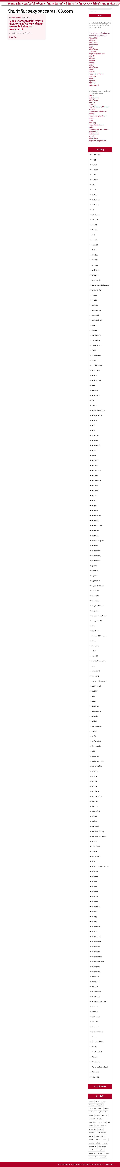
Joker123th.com (97, 320)
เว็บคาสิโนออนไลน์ (97, 1032)
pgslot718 (95, 460)
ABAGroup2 (96, 215)
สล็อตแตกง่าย (96, 967)
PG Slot (94, 405)
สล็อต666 (95, 891)
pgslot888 (92, 76)
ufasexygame (96, 711)
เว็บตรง (94, 1037)
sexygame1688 (97, 621)
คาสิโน (94, 736)
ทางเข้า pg (95, 771)
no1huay (95, 375)
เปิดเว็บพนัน (95, 1027)
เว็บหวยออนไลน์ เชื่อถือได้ (100, 1067)
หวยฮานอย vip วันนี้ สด (99, 1002)
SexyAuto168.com (98, 606)
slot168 (91, 1126)
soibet (94, 651)
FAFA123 (95, 260)
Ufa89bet (95, 691)
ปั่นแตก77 (95, 806)
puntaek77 (95, 536)
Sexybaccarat (96, 611)
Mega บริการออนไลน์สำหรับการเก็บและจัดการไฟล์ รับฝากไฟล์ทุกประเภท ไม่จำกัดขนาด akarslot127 (26, 25)
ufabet (94, 701)
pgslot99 (95, 475)
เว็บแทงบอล (95, 1072)
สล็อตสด (94, 931)
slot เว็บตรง (93, 42)
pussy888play (96, 556)
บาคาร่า (91, 63)
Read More (13, 37)
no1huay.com (96, 380)
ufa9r (93, 696)
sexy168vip (95, 601)
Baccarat (95, 230)
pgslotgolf (95, 490)
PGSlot (94, 455)
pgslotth (92, 81)
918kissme (95, 205)
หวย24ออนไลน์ (96, 992)
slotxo (91, 65)
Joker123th (95, 315)
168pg (94, 160)
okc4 (93, 385)
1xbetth (92, 72)
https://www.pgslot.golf (97, 116)
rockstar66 (95, 571)
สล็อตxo (94, 921)
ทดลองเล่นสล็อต (97, 766)
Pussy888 (95, 546)
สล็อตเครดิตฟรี (96, 942)
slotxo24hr (95, 646)
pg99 (91, 120)
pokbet (94, 500)
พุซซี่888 (92, 60)
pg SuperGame (97, 415)
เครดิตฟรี (95, 1012)
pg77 (93, 425)
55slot (94, 190)
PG (93, 400)
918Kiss (94, 195)
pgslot (91, 118)
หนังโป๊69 (95, 987)
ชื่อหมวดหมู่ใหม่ (97, 746)
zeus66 (94, 731)
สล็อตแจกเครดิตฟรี (98, 962)
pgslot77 (95, 465)
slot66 (91, 47)
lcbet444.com (96, 335)
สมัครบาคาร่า (96, 856)
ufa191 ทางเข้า (96, 686)
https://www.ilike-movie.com (99, 129)
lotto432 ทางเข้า (97, 365)
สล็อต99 (92, 58)
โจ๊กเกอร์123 (93, 38)
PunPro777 (95, 520)
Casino (94, 250)
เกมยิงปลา (95, 1007)
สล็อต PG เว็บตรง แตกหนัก (100, 866)
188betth (92, 83)
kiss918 (91, 78)
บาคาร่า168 (95, 791)
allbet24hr (95, 220)
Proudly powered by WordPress (69, 1164)
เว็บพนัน (94, 1047)
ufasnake (95, 716)
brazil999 (95, 245)
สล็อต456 (95, 876)
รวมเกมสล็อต (96, 846)
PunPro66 (95, 510)
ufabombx (95, 706)
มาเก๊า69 (94, 841)
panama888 (96, 395)
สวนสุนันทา (95, 977)
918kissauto (96, 200)
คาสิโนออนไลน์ (96, 741)
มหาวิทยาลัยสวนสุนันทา (99, 836)
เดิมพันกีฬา (95, 1022)
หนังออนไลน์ (95, 982)
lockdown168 (96, 355)
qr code (94, 566)
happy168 (95, 275)
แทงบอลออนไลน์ (93, 1157)
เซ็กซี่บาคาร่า (96, 1017)
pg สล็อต (94, 420)
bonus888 (95, 240)
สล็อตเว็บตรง (93, 45)
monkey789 (96, 370)
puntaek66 (95, 531)
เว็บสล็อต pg (95, 1062)
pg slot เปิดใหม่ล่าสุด (98, 410)
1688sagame (96, 155)
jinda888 (95, 300)
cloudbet (95, 255)
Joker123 (95, 305)
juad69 (94, 325)
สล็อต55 (94, 881)
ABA (93, 210)
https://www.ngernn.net (97, 141)
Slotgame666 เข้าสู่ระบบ (99, 636)
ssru (93, 666)
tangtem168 (96, 671)
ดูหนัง (91, 127)
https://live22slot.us (96, 125)
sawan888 (95, 591)
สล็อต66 (94, 886)
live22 (94, 350)
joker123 (92, 105)
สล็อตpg (94, 917)
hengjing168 (96, 280)
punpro (94, 505)
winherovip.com (97, 726)
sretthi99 (95, 656)
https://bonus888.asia (97, 54)
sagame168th (102, 1122)
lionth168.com (96, 345)
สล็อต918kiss (96, 906)
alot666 (94, 225)
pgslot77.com (96, 470)
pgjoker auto (96, 440)
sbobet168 (95, 596)
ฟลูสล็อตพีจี (95, 826)
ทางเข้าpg (95, 776)
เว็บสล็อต (94, 1057)
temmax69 (95, 676)
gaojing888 (95, 270)
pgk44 (94, 450)
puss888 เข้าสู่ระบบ (98, 541)
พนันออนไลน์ (96, 811)
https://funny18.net (96, 74)
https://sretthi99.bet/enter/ (101, 285)
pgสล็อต (94, 495)
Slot (93, 626)
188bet (94, 175)
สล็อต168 (92, 40)
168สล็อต (95, 170)
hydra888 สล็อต (97, 290)
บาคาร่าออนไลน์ (97, 796)
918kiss (91, 96)
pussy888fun (96, 551)
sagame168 (96, 581)
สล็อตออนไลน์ (96, 937)
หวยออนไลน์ (95, 997)
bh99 (93, 235)
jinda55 (94, 295)
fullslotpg (92, 123)
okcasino (95, 390)
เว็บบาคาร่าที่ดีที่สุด (97, 1042)
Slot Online (95, 631)
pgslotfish (95, 485)
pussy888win (96, 561)
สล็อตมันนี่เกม (96, 927)
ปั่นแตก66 (95, 801)
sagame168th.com (98, 586)
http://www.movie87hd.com (99, 107)
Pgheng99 (95, 435)
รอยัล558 (95, 851)
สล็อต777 (95, 896)
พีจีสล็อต (94, 816)
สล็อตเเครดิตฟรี (97, 957)
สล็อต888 (92, 56)
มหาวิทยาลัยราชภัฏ (98, 831)
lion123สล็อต (96, 340)
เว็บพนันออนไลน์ (97, 1052)
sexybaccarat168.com (99, 616)
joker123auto (96, 310)
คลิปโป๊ (91, 69)
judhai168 (92, 51)
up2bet (94, 721)
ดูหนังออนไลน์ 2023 (98, 761)
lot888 (94, 360)
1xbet (94, 185)
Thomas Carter (16, 17)
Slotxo (94, 641)
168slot (94, 165)
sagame (92, 102)
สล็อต (93, 861)
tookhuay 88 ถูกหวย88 (99, 681)
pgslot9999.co (96, 480)
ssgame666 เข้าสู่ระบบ (99, 661)
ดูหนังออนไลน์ (94, 85)
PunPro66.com (96, 516)
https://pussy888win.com (98, 111)
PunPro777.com (97, 526)
